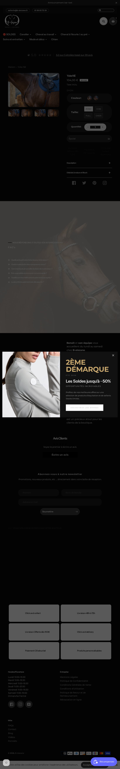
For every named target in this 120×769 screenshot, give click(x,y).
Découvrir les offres (85, 408)
